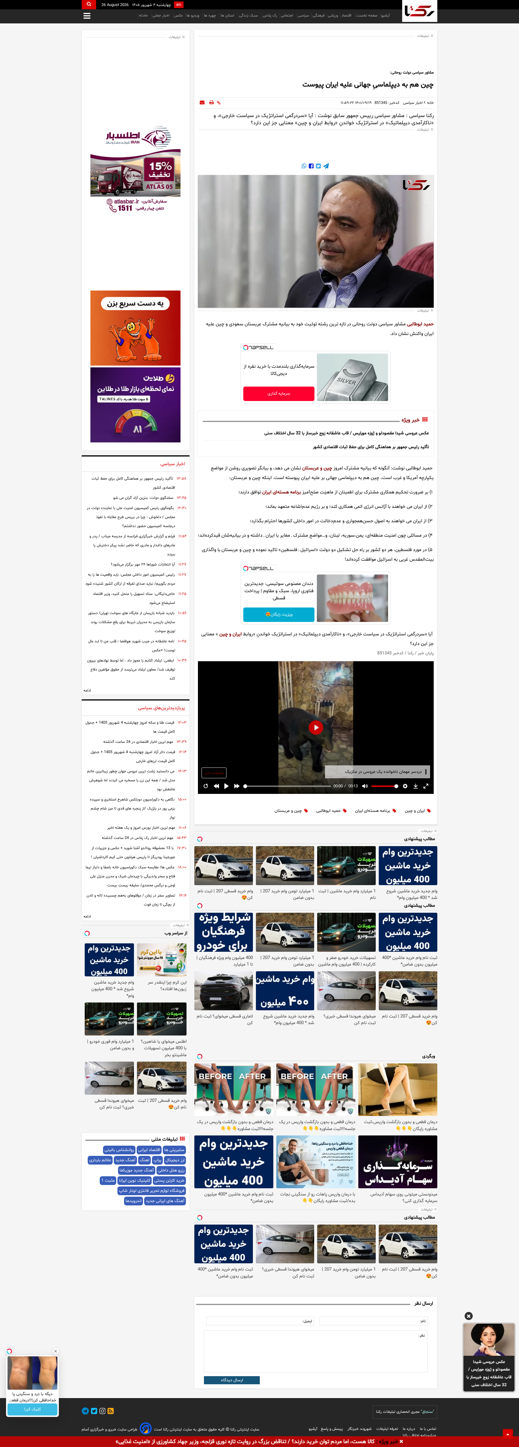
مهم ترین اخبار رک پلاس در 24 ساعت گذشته (137, 838)
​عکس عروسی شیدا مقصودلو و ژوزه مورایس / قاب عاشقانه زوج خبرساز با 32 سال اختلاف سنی (488, 1373)
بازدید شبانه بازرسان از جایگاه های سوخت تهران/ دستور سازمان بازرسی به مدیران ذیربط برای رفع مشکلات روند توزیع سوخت (131, 622)
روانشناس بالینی (119, 1150)
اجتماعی (287, 15)
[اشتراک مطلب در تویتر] (318, 167)
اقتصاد (347, 15)
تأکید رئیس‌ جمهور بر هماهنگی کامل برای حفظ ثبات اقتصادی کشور (371, 447)
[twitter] (93, 1412)
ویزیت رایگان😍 (279, 614)
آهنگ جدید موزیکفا (137, 1170)
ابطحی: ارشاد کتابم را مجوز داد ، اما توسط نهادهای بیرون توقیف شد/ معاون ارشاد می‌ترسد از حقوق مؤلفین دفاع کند (131, 669)
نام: (423, 1321)
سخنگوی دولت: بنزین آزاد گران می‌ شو (143, 498)
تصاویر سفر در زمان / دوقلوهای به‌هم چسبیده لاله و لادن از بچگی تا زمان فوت (130, 900)
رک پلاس (270, 15)
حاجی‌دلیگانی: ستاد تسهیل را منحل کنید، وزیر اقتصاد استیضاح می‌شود (134, 598)
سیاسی (303, 15)
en (178, 5)
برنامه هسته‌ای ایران (281, 492)
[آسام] (146, 1429)
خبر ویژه (411, 420)
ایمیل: (307, 1321)
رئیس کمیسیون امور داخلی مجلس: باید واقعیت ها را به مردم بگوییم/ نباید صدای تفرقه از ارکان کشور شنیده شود (130, 579)
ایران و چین (230, 634)
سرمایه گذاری (279, 393)
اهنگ (144, 1160)
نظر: (421, 1335)
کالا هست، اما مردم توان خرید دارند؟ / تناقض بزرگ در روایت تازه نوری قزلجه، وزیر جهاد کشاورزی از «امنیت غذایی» (245, 1441)
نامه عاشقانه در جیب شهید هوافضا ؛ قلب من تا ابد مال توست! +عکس (131, 646)
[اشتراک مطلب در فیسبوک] (311, 167)
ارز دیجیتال (174, 1160)
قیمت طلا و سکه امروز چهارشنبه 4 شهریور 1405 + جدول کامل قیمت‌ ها (130, 727)
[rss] (109, 1412)
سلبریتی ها (174, 1150)
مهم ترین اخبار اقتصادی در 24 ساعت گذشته (138, 742)
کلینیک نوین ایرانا (134, 1180)
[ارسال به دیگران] (202, 103)
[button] (468, 1317)
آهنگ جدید (125, 1160)
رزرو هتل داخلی (171, 1170)
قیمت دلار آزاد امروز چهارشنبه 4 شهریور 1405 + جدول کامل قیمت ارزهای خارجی (133, 756)
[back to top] (508, 1434)
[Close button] (56, 1351)
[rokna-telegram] (85, 1412)
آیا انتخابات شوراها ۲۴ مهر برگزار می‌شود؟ (143, 564)
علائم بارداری (100, 1160)
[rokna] (419, 11)
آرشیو (385, 15)
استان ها (228, 15)
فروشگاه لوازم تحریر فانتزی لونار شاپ (151, 1191)
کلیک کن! (32, 1409)
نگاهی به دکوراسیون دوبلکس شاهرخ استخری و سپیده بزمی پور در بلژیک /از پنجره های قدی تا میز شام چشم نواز (132, 808)
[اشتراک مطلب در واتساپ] (304, 167)
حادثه (144, 15)
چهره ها (210, 15)
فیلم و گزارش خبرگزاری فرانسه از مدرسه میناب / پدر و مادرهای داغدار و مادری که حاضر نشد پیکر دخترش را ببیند (132, 545)
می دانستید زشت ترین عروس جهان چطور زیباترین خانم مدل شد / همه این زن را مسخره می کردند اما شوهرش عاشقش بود (131, 780)
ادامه (87, 690)
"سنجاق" (427, 1412)
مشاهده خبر (214, 773)
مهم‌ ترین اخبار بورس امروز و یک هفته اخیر (141, 828)
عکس (178, 15)
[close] (401, 1442)
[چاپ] (212, 103)
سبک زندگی (249, 15)
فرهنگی (318, 15)
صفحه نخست (367, 15)
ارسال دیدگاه (232, 1380)
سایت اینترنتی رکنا (244, 1429)
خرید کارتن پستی (169, 1180)
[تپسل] (246, 348)
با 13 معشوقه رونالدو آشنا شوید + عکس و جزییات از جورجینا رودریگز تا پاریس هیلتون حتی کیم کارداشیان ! (133, 853)
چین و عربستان (317, 468)
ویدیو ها (193, 15)
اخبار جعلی (162, 15)
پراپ (157, 1160)
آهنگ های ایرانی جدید (165, 1201)
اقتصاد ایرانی (149, 1150)
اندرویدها (133, 1201)
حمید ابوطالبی (420, 324)
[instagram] (101, 1412)
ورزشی (333, 15)
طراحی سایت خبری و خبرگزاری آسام (109, 1429)
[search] (89, 4)
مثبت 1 (108, 1180)
